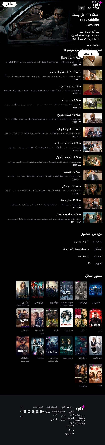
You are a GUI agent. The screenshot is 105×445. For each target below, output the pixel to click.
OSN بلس (54, 413)
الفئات (62, 420)
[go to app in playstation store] (21, 416)
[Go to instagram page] (37, 412)
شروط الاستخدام (69, 424)
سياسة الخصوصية (69, 431)
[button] (9, 4)
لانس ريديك (68, 248)
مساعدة (70, 406)
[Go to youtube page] (29, 412)
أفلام (63, 416)
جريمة (86, 256)
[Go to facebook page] (41, 412)
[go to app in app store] (21, 407)
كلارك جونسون (81, 241)
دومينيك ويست (82, 248)
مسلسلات (61, 411)
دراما (80, 256)
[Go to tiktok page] (33, 412)
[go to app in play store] (21, 411)
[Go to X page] (25, 412)
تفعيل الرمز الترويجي (70, 414)
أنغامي (54, 419)
